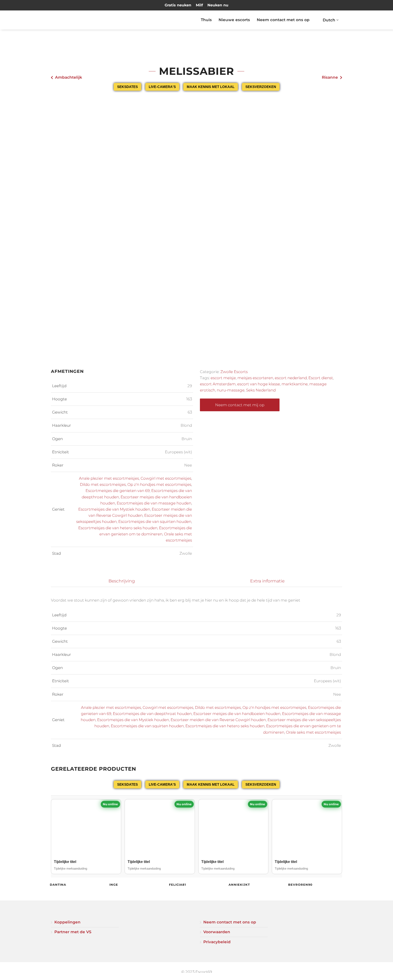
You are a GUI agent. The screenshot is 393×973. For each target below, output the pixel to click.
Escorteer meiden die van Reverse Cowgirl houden (218, 719)
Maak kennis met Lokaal (210, 87)
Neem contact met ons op (283, 20)
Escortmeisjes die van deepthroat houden (152, 713)
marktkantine (295, 384)
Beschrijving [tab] (121, 581)
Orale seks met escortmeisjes (313, 732)
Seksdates (127, 87)
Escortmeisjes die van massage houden (154, 503)
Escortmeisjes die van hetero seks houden (117, 528)
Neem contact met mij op (239, 405)
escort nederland (291, 378)
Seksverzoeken (260, 87)
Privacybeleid (217, 942)
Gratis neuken (178, 5)
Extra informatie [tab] (267, 581)
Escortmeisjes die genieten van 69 (118, 490)
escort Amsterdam (218, 384)
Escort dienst (320, 378)
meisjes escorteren (255, 378)
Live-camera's (162, 87)
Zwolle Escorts (234, 371)
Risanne (330, 77)
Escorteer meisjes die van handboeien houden (236, 713)
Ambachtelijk (68, 77)
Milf (199, 5)
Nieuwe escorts (234, 20)
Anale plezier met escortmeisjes (109, 478)
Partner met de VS (72, 932)
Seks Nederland (261, 390)
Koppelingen (67, 922)
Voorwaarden (216, 932)
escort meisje (223, 378)
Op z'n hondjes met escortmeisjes (159, 484)
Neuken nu (217, 5)
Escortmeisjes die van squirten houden (154, 521)
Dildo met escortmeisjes (103, 484)
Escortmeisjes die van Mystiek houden (114, 509)
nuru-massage (230, 390)
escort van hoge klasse (258, 384)
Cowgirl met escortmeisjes (166, 478)
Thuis (206, 20)
